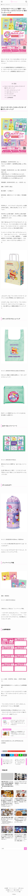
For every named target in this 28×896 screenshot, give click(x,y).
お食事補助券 (10, 97)
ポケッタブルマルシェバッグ (13, 90)
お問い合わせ (20, 888)
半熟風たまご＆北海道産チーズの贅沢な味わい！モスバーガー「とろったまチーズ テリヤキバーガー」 (18, 733)
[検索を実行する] (25, 848)
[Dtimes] (14, 1)
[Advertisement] (14, 866)
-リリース (4, 14)
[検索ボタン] (26, 1)
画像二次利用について (18, 889)
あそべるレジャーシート (12, 92)
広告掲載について (9, 889)
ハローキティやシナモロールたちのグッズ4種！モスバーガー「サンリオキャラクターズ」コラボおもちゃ (18, 722)
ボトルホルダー (10, 93)
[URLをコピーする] (25, 755)
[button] (3, 755)
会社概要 (6, 888)
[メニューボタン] (1, 1)
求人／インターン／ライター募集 (14, 891)
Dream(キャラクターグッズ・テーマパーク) (15, 14)
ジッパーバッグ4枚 (11, 95)
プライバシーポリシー (13, 888)
